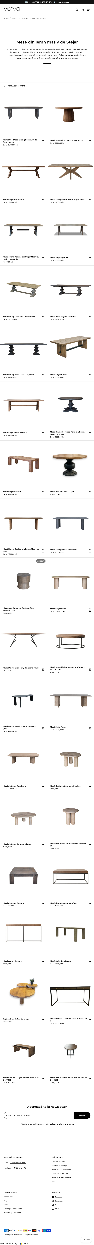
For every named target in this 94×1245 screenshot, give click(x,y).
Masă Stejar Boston (23, 469)
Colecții (15, 18)
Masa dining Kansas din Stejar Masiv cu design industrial (23, 235)
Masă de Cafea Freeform (23, 764)
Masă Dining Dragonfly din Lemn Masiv (23, 646)
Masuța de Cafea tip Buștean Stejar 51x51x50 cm (23, 587)
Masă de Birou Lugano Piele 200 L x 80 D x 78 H (23, 1056)
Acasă (6, 18)
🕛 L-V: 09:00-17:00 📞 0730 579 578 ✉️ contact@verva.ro (47, 2)
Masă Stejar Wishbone (23, 177)
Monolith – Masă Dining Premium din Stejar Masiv (23, 118)
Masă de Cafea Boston (23, 881)
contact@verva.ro (18, 1162)
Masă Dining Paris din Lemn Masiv (23, 294)
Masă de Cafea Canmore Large (23, 822)
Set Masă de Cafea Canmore (23, 997)
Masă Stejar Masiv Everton (23, 410)
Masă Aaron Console (23, 939)
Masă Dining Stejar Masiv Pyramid (23, 352)
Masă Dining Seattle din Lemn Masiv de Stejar (23, 527)
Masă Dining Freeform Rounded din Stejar (23, 705)
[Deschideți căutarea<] (77, 9)
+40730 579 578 (18, 1168)
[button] (10, 1243)
